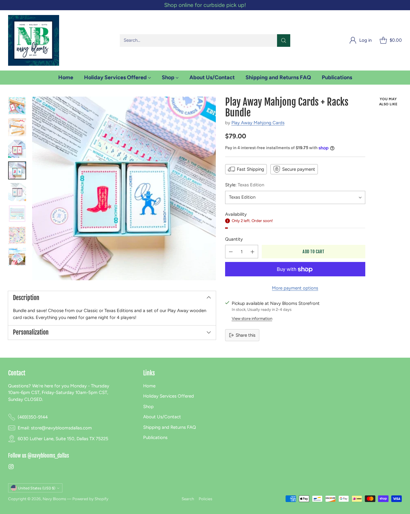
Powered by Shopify (90, 498)
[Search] (283, 40)
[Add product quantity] (252, 251)
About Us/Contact (162, 416)
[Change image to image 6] (17, 214)
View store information (252, 318)
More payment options (295, 288)
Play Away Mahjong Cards (258, 123)
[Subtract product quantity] (230, 251)
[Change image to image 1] (17, 106)
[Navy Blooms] (33, 40)
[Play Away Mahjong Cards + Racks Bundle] (124, 188)
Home (149, 386)
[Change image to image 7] (17, 235)
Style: (244, 185)
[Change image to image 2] (17, 127)
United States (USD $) (36, 488)
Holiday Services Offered (168, 396)
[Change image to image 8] (17, 257)
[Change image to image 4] (17, 170)
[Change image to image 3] (17, 149)
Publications (155, 437)
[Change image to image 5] (17, 192)
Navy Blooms (54, 498)
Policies (205, 498)
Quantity (234, 239)
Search (188, 498)
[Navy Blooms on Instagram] (11, 467)
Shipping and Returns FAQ (169, 427)
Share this (245, 335)
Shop (148, 406)
